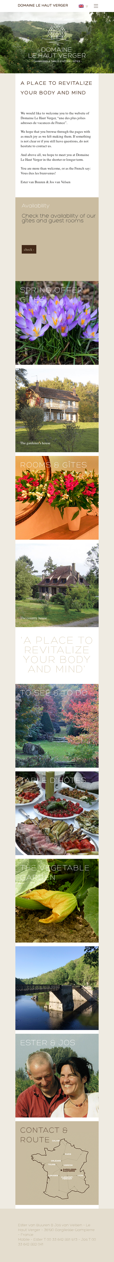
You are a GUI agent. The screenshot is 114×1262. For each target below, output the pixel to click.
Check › (29, 249)
